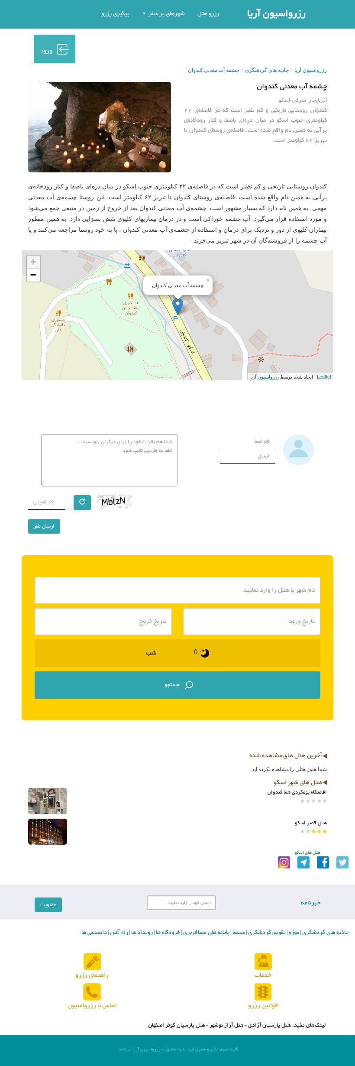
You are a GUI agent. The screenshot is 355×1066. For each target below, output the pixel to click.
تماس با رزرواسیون (92, 1005)
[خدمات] (263, 962)
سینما (238, 932)
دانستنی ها (94, 932)
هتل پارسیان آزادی (269, 1025)
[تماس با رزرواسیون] (92, 992)
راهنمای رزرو (92, 975)
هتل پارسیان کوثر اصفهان (176, 1025)
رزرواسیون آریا (276, 14)
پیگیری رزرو (115, 13)
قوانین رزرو (263, 1005)
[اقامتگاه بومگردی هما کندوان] (47, 801)
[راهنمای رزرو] (92, 962)
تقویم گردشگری (266, 932)
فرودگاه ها (167, 932)
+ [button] (33, 261)
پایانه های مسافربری (205, 932)
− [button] (33, 274)
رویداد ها (141, 932)
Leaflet (324, 376)
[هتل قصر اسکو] (47, 832)
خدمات (263, 975)
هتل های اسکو (307, 853)
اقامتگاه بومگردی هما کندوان (297, 792)
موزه (293, 932)
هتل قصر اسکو (311, 823)
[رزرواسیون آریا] (136, 48)
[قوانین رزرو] (263, 992)
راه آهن (118, 932)
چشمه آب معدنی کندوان (213, 70)
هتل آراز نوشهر (227, 1025)
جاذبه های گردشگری (267, 70)
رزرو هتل (208, 13)
